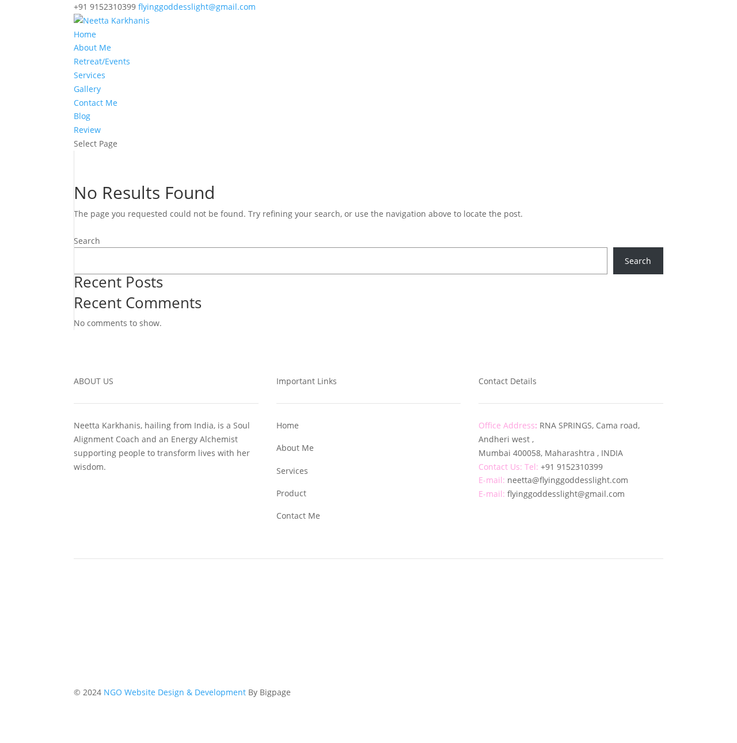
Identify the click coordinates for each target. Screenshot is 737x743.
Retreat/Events (102, 61)
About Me (92, 47)
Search (87, 240)
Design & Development (203, 692)
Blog (82, 115)
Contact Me (95, 102)
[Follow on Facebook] (357, 583)
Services (89, 75)
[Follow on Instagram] (380, 583)
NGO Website (131, 692)
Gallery (87, 88)
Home (85, 34)
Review (87, 129)
